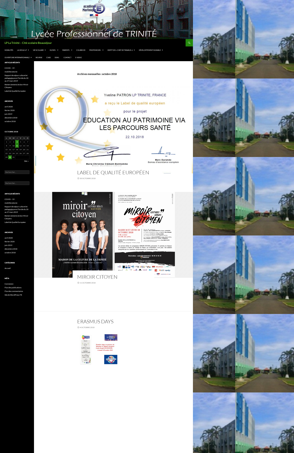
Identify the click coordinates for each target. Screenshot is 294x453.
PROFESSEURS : (95, 50)
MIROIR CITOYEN (97, 277)
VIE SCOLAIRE (38, 50)
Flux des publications (13, 287)
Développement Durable (150, 50)
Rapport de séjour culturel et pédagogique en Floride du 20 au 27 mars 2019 (16, 78)
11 (17, 146)
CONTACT (67, 57)
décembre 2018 (11, 118)
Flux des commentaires (14, 291)
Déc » (26, 161)
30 (10, 157)
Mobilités (9, 50)
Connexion (9, 284)
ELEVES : (53, 50)
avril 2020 (9, 106)
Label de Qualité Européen (113, 172)
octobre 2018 (10, 121)
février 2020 (10, 110)
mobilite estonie (11, 72)
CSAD (48, 57)
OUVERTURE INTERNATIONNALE (17, 57)
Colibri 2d (80, 50)
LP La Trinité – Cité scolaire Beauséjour (28, 42)
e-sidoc (78, 57)
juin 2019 (8, 114)
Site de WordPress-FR (13, 295)
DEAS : (57, 57)
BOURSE (39, 57)
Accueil (8, 268)
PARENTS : (66, 50)
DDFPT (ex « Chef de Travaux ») (120, 50)
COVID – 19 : (10, 68)
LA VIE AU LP (22, 50)
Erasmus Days (95, 321)
